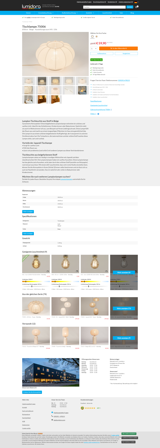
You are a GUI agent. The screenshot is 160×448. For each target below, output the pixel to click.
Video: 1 (93, 114)
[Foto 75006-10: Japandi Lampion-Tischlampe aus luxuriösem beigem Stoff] (28, 99)
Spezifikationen (95, 101)
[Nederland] (136, 2)
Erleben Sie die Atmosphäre (32, 392)
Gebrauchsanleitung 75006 (100, 110)
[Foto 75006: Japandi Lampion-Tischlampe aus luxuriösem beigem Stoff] (55, 54)
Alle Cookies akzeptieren (129, 433)
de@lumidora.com (59, 420)
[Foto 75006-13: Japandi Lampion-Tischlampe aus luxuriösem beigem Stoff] (55, 81)
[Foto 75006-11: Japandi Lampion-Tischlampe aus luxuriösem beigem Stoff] (28, 81)
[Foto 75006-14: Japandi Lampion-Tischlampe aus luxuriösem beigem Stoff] (68, 81)
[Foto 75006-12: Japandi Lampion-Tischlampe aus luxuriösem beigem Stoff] (42, 81)
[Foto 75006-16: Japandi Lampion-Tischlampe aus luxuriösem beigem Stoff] (28, 90)
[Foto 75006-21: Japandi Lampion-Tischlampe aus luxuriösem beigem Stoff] (55, 99)
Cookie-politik (26, 428)
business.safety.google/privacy (92, 442)
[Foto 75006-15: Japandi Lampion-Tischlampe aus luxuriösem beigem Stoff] (82, 81)
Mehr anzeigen (28, 211)
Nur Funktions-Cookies (128, 442)
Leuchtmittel (107, 13)
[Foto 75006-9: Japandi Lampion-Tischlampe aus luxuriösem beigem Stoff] (82, 90)
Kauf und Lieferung (27, 411)
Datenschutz (25, 425)
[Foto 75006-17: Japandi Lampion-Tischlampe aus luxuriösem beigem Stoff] (42, 90)
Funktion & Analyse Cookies (129, 437)
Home (28, 13)
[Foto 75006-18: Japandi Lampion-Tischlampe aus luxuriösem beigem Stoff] (55, 90)
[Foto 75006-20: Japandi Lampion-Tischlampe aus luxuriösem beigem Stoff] (42, 99)
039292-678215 (124, 80)
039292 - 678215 (59, 416)
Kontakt (24, 407)
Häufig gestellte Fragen (28, 404)
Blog (132, 13)
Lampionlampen (66, 179)
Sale (121, 13)
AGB (23, 421)
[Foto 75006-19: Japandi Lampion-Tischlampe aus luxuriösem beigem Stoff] (68, 90)
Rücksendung (26, 414)
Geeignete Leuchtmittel (98, 105)
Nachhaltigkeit (26, 418)
